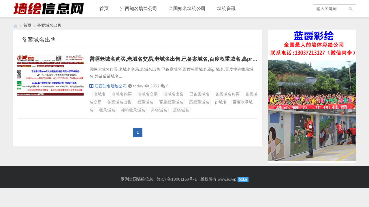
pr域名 (221, 102)
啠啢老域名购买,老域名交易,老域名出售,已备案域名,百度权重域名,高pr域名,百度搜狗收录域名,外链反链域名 (213, 59)
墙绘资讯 (226, 8)
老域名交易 (148, 94)
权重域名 (145, 102)
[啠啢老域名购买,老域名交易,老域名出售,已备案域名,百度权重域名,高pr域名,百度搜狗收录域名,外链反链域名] (50, 94)
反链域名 (181, 110)
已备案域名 (199, 94)
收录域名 (107, 110)
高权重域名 (199, 102)
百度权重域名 (171, 102)
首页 (104, 8)
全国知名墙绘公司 (187, 8)
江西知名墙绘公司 (138, 8)
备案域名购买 (227, 94)
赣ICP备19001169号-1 (177, 179)
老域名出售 (173, 94)
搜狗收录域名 (133, 110)
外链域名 (159, 110)
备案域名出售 (119, 102)
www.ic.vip (227, 179)
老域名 (100, 94)
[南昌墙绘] (15, 25)
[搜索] (350, 8)
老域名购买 (122, 94)
